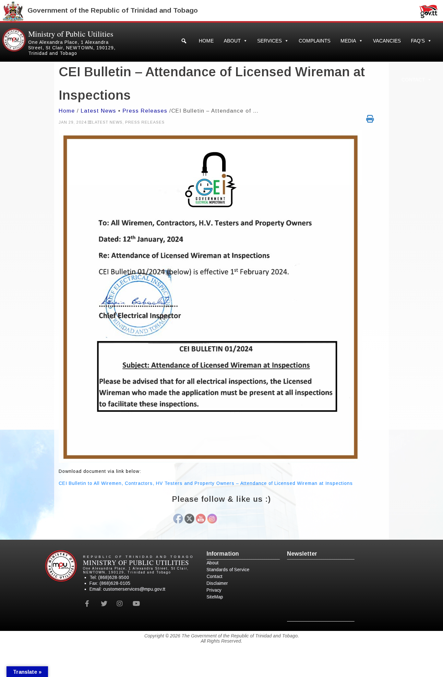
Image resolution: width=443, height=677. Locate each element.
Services (269, 40)
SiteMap (215, 596)
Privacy (214, 590)
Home (206, 40)
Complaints (314, 40)
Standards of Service (228, 569)
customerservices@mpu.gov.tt (134, 589)
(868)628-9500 (113, 577)
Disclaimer (217, 583)
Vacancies (387, 40)
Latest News (98, 111)
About (232, 40)
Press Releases (145, 111)
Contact (413, 79)
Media (348, 40)
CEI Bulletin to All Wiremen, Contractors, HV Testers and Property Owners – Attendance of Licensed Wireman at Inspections (206, 483)
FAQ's (418, 40)
